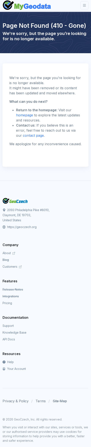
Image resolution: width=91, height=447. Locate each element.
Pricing (7, 303)
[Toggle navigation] (84, 5)
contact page (33, 135)
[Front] (27, 5)
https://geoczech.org (21, 227)
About (7, 253)
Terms (41, 401)
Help (10, 362)
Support (8, 325)
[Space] (15, 200)
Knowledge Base (14, 332)
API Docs (9, 339)
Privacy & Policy (16, 401)
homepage (24, 115)
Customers (10, 266)
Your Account (16, 368)
